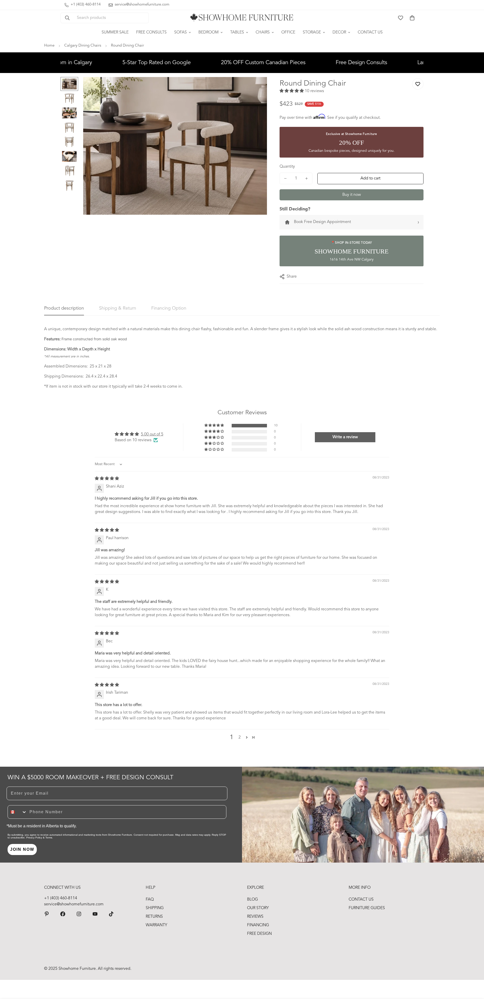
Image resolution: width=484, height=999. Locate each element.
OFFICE (288, 32)
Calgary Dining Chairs (82, 46)
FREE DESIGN (259, 934)
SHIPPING (155, 908)
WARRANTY (156, 925)
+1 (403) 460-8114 (60, 898)
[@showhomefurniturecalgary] (111, 913)
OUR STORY (258, 908)
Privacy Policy (34, 837)
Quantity (287, 167)
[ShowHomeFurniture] (62, 913)
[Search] (67, 17)
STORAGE (312, 32)
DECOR (339, 32)
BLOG (252, 900)
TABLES (237, 32)
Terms (48, 837)
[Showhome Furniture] (242, 18)
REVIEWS (255, 917)
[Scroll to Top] (474, 971)
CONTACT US (370, 32)
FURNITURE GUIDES (367, 908)
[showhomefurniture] (46, 913)
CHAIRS (263, 32)
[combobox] (17, 812)
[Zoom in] (256, 87)
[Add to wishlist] (418, 84)
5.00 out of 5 (152, 434)
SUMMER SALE (115, 32)
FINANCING (258, 925)
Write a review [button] (345, 437)
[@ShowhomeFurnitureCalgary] (95, 913)
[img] (107, 479)
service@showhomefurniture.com (74, 904)
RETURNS (154, 917)
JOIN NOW (22, 849)
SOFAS (180, 32)
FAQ (150, 900)
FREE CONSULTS (151, 32)
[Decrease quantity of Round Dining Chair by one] (285, 178)
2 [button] (239, 737)
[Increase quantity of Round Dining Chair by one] (306, 178)
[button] (412, 18)
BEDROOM (208, 32)
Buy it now (351, 195)
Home (49, 46)
